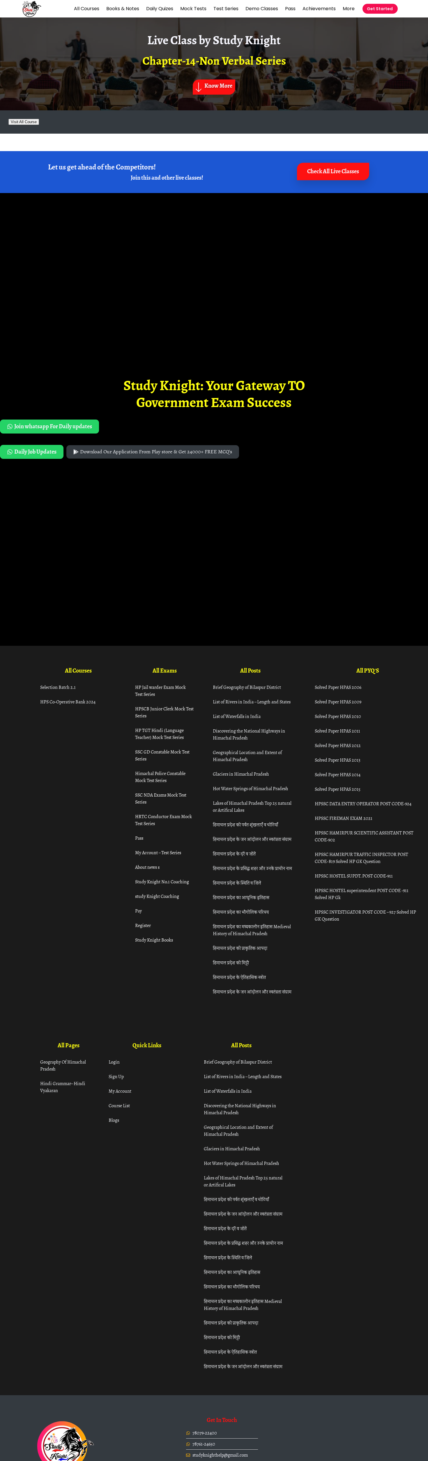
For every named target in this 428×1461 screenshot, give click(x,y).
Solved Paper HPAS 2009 (338, 701)
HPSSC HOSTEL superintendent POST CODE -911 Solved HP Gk (361, 894)
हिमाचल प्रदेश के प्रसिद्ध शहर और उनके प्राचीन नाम (252, 868)
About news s (147, 867)
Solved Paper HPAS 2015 (337, 789)
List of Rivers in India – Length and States (252, 701)
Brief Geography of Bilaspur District (247, 687)
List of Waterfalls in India (237, 716)
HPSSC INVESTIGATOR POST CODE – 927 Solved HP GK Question (365, 915)
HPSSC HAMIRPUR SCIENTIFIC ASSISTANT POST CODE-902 (364, 836)
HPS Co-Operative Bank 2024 (67, 701)
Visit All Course (24, 122)
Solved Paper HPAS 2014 (337, 774)
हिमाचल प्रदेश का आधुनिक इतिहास (241, 897)
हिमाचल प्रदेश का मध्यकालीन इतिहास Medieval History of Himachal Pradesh (252, 930)
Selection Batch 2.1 (58, 687)
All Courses (86, 8)
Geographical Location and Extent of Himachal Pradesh (247, 756)
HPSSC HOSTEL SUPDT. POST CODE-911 (354, 876)
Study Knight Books (154, 940)
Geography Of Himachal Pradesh (63, 1065)
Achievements (319, 8)
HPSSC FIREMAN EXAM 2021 (343, 818)
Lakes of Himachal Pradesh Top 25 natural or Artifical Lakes (252, 807)
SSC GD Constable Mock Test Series (162, 755)
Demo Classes (261, 8)
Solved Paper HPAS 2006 (338, 687)
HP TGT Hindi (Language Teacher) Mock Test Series (159, 734)
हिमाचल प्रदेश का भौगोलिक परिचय (241, 912)
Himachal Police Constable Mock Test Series (160, 777)
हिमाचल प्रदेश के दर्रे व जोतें (234, 853)
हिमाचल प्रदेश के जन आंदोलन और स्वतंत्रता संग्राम (252, 839)
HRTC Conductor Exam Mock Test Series (163, 820)
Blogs (114, 1120)
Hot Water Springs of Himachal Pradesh (250, 788)
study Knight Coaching (157, 896)
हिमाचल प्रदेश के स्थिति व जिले (237, 883)
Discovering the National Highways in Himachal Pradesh (249, 734)
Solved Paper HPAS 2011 (337, 731)
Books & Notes (122, 8)
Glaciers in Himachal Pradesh (241, 774)
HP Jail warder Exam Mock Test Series (160, 691)
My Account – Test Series (158, 852)
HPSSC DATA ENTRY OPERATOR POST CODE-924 (363, 803)
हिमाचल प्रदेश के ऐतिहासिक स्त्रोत (239, 977)
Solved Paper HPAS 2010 (338, 716)
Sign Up (116, 1076)
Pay (138, 911)
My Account (120, 1091)
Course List (119, 1105)
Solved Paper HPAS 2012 (338, 745)
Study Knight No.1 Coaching (162, 881)
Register (143, 925)
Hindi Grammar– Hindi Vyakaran (62, 1087)
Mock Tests (193, 8)
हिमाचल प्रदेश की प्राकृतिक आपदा (240, 948)
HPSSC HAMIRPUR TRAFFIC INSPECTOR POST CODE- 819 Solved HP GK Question (361, 858)
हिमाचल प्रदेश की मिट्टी (231, 962)
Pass (290, 8)
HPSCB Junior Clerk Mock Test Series (164, 712)
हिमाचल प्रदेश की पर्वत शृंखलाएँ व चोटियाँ (245, 824)
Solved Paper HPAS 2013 (337, 760)
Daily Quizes (159, 8)
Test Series (225, 8)
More (349, 8)
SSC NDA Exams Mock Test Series (160, 798)
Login (114, 1062)
